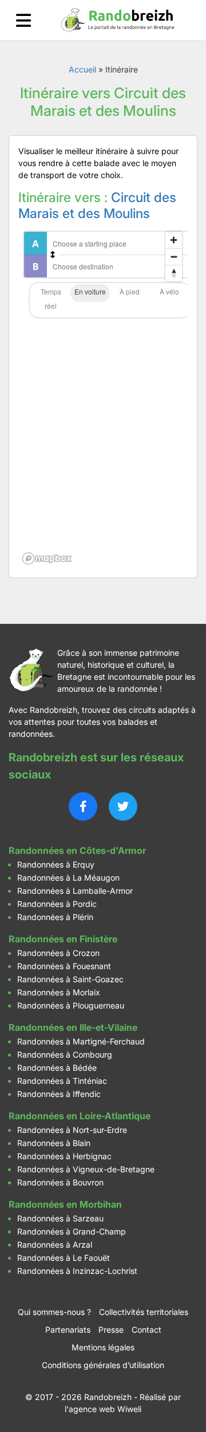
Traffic (50, 300)
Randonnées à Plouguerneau (70, 1005)
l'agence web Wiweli (103, 1409)
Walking (129, 293)
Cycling (169, 293)
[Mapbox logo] (47, 558)
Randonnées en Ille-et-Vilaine (73, 1027)
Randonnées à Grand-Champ (71, 1231)
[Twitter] (123, 806)
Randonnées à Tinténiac (62, 1081)
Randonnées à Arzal (54, 1244)
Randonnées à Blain (53, 1143)
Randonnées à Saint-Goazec (70, 979)
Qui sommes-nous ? (54, 1312)
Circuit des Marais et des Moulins (97, 205)
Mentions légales (103, 1347)
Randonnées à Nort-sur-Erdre (72, 1130)
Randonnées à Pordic (57, 904)
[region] (103, 397)
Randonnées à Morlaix (58, 992)
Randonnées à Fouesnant (64, 966)
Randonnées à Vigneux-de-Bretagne (85, 1169)
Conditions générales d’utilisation (103, 1365)
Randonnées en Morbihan (65, 1204)
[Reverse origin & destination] (52, 254)
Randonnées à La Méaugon (68, 877)
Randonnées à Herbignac (64, 1156)
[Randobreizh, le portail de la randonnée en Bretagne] (117, 20)
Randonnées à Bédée (57, 1067)
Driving (90, 293)
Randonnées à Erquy (55, 864)
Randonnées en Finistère (63, 939)
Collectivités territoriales (143, 1312)
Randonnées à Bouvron (60, 1182)
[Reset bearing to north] (173, 273)
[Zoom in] (173, 240)
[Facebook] (83, 806)
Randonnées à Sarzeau (60, 1218)
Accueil (82, 69)
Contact (146, 1329)
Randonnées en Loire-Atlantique (79, 1116)
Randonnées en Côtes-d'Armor (77, 850)
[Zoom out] (173, 256)
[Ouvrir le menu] (23, 20)
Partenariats (67, 1329)
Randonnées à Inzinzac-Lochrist (77, 1271)
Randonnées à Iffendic (59, 1094)
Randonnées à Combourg (64, 1054)
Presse (111, 1329)
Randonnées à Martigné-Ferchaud (81, 1041)
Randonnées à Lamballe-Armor (75, 890)
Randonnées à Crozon (58, 953)
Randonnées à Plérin (55, 917)
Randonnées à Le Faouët (63, 1257)
